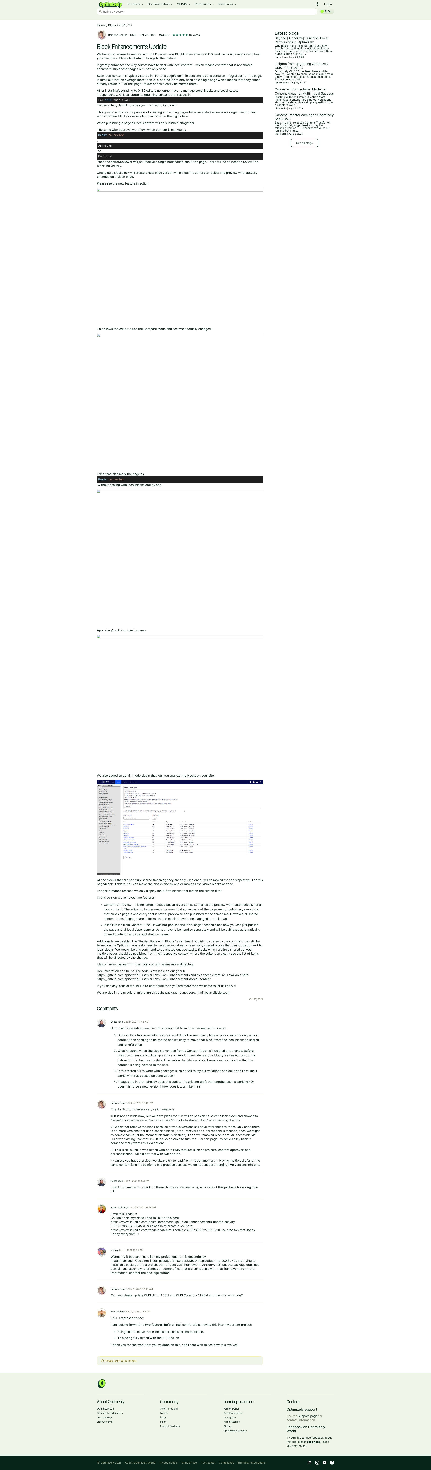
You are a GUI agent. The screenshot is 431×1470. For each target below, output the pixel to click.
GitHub (227, 1426)
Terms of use (188, 1462)
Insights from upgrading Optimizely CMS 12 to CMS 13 (301, 66)
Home (101, 25)
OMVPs (184, 4)
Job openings (104, 1417)
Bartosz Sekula (117, 35)
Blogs (112, 25)
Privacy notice (168, 1462)
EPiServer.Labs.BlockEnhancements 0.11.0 (183, 54)
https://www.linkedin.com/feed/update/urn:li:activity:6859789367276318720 (165, 1230)
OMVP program (169, 1408)
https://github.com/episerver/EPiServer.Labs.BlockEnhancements (143, 975)
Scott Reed (117, 1021)
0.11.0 (141, 90)
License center (105, 1421)
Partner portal (231, 1408)
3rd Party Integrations (251, 1462)
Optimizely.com (106, 1408)
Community (204, 4)
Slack (163, 1421)
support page (307, 1416)
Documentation (160, 4)
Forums (164, 1413)
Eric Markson (118, 1311)
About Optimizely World (140, 1462)
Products (136, 4)
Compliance (226, 1462)
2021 (122, 25)
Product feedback (170, 1426)
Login (328, 4)
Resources (227, 4)
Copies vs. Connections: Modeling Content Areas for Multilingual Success (304, 91)
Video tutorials (231, 1421)
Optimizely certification (110, 1413)
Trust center (208, 1462)
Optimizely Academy (235, 1430)
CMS (133, 35)
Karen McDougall (120, 1207)
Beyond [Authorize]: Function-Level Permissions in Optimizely (301, 40)
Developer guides (233, 1413)
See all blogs (304, 143)
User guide (229, 1417)
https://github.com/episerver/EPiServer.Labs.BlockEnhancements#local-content (154, 979)
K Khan (115, 1250)
